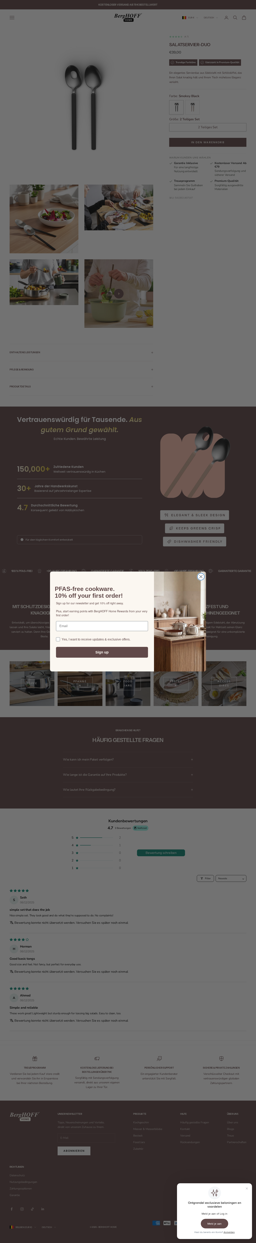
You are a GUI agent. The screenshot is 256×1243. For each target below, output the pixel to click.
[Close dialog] (200, 576)
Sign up (102, 652)
